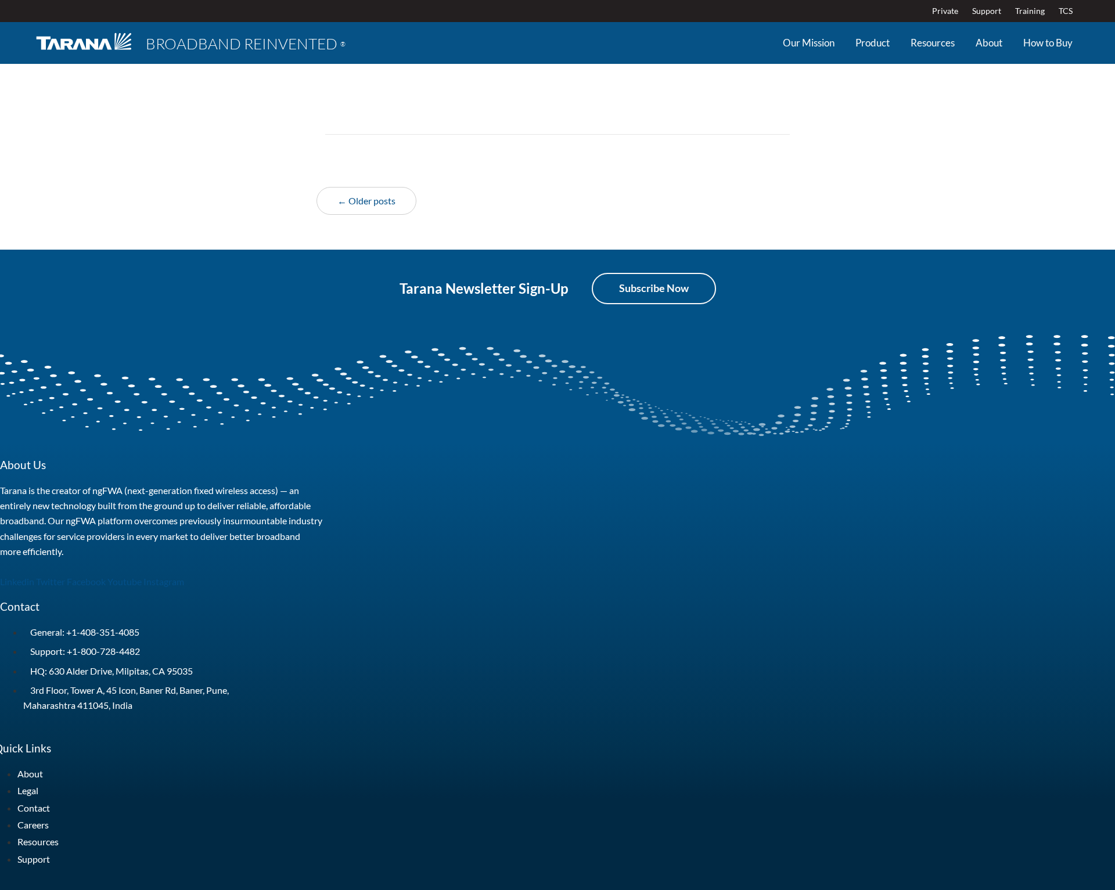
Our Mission (809, 43)
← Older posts (366, 200)
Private (945, 11)
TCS (1066, 11)
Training (1030, 11)
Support (986, 11)
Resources (933, 43)
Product (872, 43)
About (989, 43)
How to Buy (1048, 43)
